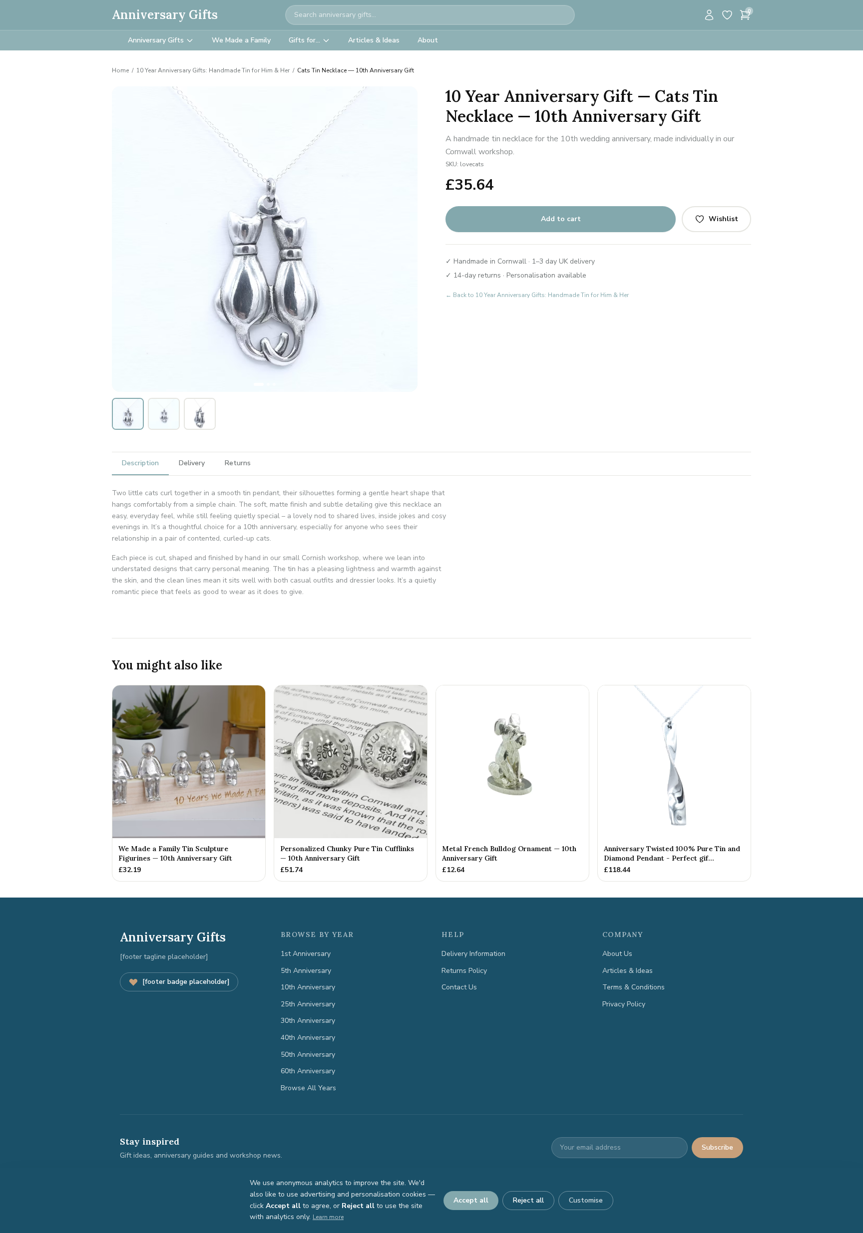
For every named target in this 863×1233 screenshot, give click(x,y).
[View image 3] (200, 414)
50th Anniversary (308, 1054)
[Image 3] (274, 384)
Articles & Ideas (374, 40)
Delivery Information (473, 953)
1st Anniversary (306, 953)
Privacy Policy (623, 1004)
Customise (586, 1200)
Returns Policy (464, 970)
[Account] (709, 15)
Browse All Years (308, 1088)
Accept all (470, 1200)
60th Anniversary (308, 1071)
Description (140, 463)
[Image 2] (268, 384)
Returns (238, 463)
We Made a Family (241, 40)
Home (120, 70)
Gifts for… (304, 40)
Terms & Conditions (633, 987)
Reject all (528, 1200)
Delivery (192, 463)
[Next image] (405, 239)
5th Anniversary (306, 970)
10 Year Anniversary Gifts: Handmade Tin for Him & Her (213, 70)
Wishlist (723, 219)
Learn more (328, 1217)
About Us (617, 953)
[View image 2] (164, 414)
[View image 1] (128, 414)
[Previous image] (125, 239)
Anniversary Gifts (165, 14)
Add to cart (561, 219)
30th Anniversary (308, 1020)
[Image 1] (259, 384)
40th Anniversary (308, 1037)
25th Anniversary (308, 1004)
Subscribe (717, 1147)
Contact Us (459, 987)
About (428, 40)
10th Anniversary (308, 987)
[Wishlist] (727, 15)
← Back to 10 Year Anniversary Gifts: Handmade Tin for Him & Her (537, 295)
